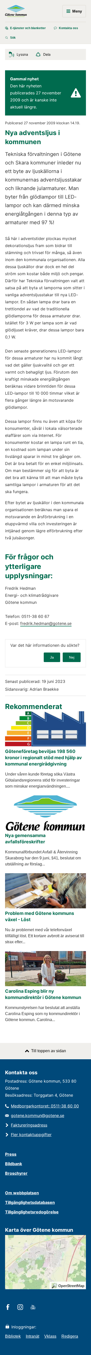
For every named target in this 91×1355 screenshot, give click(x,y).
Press (10, 1154)
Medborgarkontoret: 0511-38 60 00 (45, 1105)
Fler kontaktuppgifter (31, 1134)
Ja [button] (52, 657)
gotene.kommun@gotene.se (37, 1115)
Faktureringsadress (29, 1125)
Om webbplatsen (22, 1192)
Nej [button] (71, 657)
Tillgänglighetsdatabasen (30, 1202)
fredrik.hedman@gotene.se (46, 623)
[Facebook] (8, 1307)
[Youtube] (33, 1307)
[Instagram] (21, 1307)
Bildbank (13, 1163)
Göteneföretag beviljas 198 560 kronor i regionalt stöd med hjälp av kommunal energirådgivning (43, 758)
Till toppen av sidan (48, 1051)
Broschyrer (16, 1173)
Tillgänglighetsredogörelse (32, 1211)
